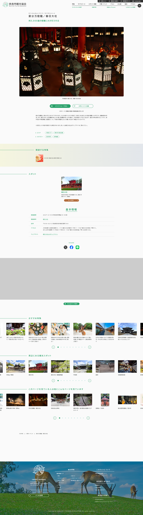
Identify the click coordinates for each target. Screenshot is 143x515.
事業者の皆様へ (114, 1)
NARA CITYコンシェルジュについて (104, 501)
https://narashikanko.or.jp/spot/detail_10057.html (15, 368)
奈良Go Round (111, 7)
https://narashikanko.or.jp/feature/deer (82, 332)
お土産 (119, 4)
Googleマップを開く (72, 303)
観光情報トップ (60, 473)
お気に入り (103, 1)
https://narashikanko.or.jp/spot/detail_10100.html (127, 368)
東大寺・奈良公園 (59, 132)
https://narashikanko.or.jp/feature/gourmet (38, 332)
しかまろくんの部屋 (130, 7)
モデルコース (81, 4)
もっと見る (71, 200)
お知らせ (73, 475)
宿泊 (126, 4)
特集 (73, 4)
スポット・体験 (92, 4)
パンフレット (39, 491)
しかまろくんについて (76, 478)
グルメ (112, 4)
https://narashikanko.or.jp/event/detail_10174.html (105, 401)
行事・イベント (103, 4)
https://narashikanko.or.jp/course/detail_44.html (82, 402)
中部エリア (49, 132)
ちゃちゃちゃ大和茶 (76, 7)
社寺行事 (48, 136)
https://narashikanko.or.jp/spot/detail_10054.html (60, 401)
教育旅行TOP (98, 485)
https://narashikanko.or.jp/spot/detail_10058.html (38, 368)
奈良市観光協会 (14, 4)
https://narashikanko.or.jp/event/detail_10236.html (15, 401)
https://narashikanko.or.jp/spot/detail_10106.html (60, 368)
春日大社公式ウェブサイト (50, 234)
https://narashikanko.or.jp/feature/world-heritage (127, 331)
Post (65, 247)
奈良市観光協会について (101, 473)
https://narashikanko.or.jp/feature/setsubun (52, 158)
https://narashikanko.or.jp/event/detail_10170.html (127, 401)
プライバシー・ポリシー (100, 475)
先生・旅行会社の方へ (100, 489)
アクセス (133, 4)
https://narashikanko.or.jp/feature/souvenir (60, 332)
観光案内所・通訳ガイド (76, 480)
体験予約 (94, 7)
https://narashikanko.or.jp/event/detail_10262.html (38, 401)
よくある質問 (39, 495)
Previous (53, 347)
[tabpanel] (38, 332)
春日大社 (45, 219)
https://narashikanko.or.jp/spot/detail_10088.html (105, 368)
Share (71, 247)
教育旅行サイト (126, 1)
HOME (21, 433)
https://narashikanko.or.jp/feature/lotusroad (15, 331)
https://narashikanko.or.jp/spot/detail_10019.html (82, 368)
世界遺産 (56, 136)
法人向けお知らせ (99, 499)
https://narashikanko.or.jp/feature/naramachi (105, 332)
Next (89, 347)
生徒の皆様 (97, 487)
